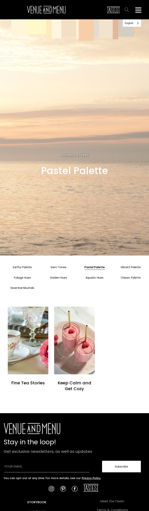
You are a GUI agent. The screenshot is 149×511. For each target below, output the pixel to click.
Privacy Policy (91, 478)
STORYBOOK (36, 502)
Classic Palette (131, 278)
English (129, 23)
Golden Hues (58, 278)
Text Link (127, 9)
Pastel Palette (94, 267)
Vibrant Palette (130, 267)
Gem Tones (58, 267)
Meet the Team (112, 501)
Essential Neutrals (22, 288)
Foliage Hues (22, 278)
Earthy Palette (22, 267)
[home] (46, 10)
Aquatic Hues (94, 278)
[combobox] (132, 23)
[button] (138, 10)
